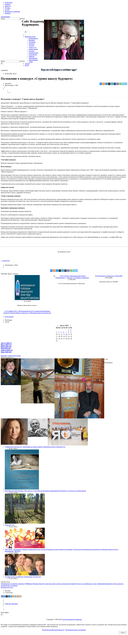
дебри (31, 62)
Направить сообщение (12, 11)
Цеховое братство (38, 584)
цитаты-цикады (118, 584)
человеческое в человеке (9, 585)
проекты (32, 44)
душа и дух (32, 47)
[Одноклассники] (103, 84)
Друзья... (8, 8)
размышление (33, 53)
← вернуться (5, 260)
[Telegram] (126, 84)
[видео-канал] (2, 65)
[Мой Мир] (106, 84)
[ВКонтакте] (101, 84)
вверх (123, 632)
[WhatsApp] (120, 84)
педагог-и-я (80, 584)
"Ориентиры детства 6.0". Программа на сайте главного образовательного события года (35, 447)
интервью (32, 42)
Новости (8, 6)
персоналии (33, 54)
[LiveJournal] (115, 84)
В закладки (8, 2)
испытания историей (68, 584)
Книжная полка (30, 36)
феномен (32, 40)
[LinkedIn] (112, 84)
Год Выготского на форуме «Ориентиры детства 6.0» (23, 577)
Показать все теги (7, 587)
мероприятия (33, 60)
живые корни (33, 49)
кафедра (31, 56)
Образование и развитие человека (12, 584)
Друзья (27, 63)
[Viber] (117, 84)
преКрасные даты (90, 584)
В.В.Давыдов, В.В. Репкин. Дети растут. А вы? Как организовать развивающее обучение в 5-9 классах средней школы (45, 491)
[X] (109, 84)
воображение (33, 38)
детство (31, 45)
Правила (8, 13)
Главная (7, 4)
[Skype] (123, 84)
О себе (7, 10)
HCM (26, 65)
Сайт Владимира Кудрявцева (72, 619)
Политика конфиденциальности (53, 630)
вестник (31, 51)
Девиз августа (9, 525)
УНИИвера (28, 584)
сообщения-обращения (104, 584)
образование (33, 58)
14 (66, 334)
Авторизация (5, 17)
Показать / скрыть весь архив (11, 355)
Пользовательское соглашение (75, 630)
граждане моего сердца (53, 584)
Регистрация (9, 316)
